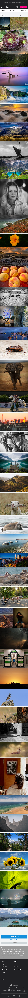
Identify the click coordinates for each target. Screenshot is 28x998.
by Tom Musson (3, 358)
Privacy (15, 977)
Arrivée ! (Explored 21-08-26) (3, 324)
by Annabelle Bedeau (4, 514)
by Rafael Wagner (4, 65)
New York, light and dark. (6, 429)
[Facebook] (8, 996)
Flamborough (4, 303)
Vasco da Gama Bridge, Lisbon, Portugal (10, 83)
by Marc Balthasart (3, 325)
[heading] (7, 7)
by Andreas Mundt (4, 338)
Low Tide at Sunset (5, 263)
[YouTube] (14, 996)
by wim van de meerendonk (5, 139)
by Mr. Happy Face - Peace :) (5, 285)
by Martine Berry (3, 705)
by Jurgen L (3, 390)
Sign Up (23, 7)
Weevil (2, 357)
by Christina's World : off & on (6, 264)
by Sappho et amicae (4, 647)
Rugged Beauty (4, 490)
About (3, 961)
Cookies (16, 966)
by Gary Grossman (4, 888)
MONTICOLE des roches (6, 704)
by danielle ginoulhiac (4, 721)
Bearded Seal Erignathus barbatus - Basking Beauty (10, 531)
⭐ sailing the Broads (6, 157)
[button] (3, 28)
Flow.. (2, 101)
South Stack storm (5, 231)
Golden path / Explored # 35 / (8, 646)
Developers (4, 966)
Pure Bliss (3, 513)
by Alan (2, 740)
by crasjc (2, 793)
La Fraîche (17, 324)
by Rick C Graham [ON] (5, 84)
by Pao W (2, 49)
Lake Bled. (3, 924)
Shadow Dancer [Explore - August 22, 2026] (10, 886)
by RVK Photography (4, 121)
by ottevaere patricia (4, 756)
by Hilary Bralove (2, 626)
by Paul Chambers (4, 925)
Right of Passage (18, 720)
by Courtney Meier (18, 721)
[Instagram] (20, 996)
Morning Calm (4, 471)
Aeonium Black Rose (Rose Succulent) (10, 48)
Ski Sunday (3, 811)
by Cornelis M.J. (3, 158)
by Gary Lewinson (4, 102)
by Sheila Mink (3, 687)
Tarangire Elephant (5, 388)
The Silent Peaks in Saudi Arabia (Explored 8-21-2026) (10, 830)
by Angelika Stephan (4, 491)
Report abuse (17, 969)
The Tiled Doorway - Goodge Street (9, 665)
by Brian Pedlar (3, 812)
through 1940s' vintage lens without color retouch (10, 244)
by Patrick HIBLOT (17, 325)
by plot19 (2, 304)
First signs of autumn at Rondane (9, 138)
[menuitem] (17, 7)
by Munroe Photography (5, 869)
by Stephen (3, 565)
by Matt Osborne (3, 451)
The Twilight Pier (5, 564)
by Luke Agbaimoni (4, 666)
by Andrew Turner (4, 232)
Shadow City (4, 739)
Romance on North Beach (7, 905)
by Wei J (2, 472)
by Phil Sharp (16, 626)
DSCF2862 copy (17, 625)
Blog (3, 964)
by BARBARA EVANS (4, 532)
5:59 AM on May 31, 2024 (7, 686)
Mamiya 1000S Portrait (6, 450)
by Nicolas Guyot (3, 214)
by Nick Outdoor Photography (6, 850)
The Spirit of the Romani (7, 605)
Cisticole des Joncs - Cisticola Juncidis (4, 720)
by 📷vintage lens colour (5, 245)
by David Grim (3, 906)
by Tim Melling (3, 584)
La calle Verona (4, 792)
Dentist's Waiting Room (6, 583)
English (3, 972)
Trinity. (2, 550)
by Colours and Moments (5, 411)
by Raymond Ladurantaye (14, 28)
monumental (4, 64)
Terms (3, 979)
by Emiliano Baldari (4, 551)
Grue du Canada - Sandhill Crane (14, 27)
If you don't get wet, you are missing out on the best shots (10, 119)
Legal (3, 977)
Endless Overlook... (2, 625)
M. (1, 212)
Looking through (5, 849)
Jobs (15, 961)
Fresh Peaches (4, 284)
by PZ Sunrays (3, 831)
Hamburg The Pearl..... (6, 337)
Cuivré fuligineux (5, 755)
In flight (2, 410)
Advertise (16, 964)
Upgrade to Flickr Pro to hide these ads (14, 2)
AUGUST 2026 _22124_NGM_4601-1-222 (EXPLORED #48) (10, 868)
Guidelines (4, 969)
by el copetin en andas (5, 430)
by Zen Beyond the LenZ (5, 606)
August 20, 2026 (14, 936)
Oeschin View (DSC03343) (7, 176)
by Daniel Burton (4, 177)
